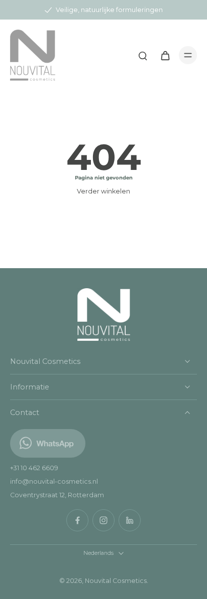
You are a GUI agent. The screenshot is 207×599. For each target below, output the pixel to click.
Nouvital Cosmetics (116, 580)
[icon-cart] (165, 55)
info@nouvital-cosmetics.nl (54, 481)
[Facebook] (77, 520)
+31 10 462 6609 (34, 468)
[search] (143, 55)
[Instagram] (103, 520)
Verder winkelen (103, 191)
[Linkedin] (130, 520)
